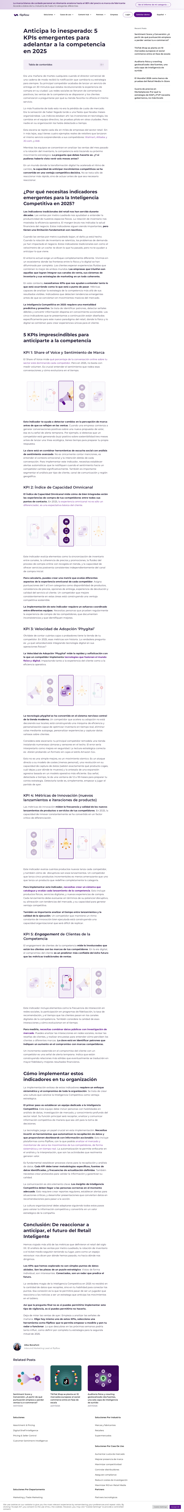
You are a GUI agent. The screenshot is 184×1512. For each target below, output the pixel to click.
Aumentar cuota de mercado (110, 1454)
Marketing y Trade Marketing (28, 1497)
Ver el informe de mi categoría (153, 5)
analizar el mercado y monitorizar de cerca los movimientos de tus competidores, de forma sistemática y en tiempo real (63, 1145)
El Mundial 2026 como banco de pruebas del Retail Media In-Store (152, 79)
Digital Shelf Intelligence (25, 1430)
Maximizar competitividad (108, 1464)
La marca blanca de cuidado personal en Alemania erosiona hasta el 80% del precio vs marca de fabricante (69, 3)
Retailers (99, 1430)
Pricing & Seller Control (24, 1435)
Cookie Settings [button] (160, 1507)
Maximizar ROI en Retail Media (110, 1485)
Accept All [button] (175, 1507)
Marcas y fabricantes (105, 1425)
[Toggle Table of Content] (100, 65)
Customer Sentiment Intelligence (30, 1441)
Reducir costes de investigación (111, 1480)
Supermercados (103, 1435)
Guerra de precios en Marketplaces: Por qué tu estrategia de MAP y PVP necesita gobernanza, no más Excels (152, 93)
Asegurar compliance (106, 1475)
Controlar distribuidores (107, 1469)
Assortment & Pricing (24, 1425)
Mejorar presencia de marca (109, 1459)
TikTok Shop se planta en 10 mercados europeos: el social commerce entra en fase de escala (152, 51)
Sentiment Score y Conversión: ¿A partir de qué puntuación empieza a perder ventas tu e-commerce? (153, 37)
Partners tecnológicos (106, 1497)
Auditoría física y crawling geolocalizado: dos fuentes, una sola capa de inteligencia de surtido (151, 66)
